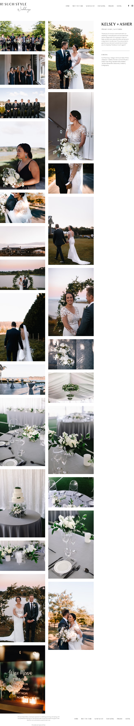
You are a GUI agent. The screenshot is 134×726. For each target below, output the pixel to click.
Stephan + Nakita (107, 60)
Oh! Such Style (120, 58)
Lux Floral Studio (123, 60)
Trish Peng (109, 61)
